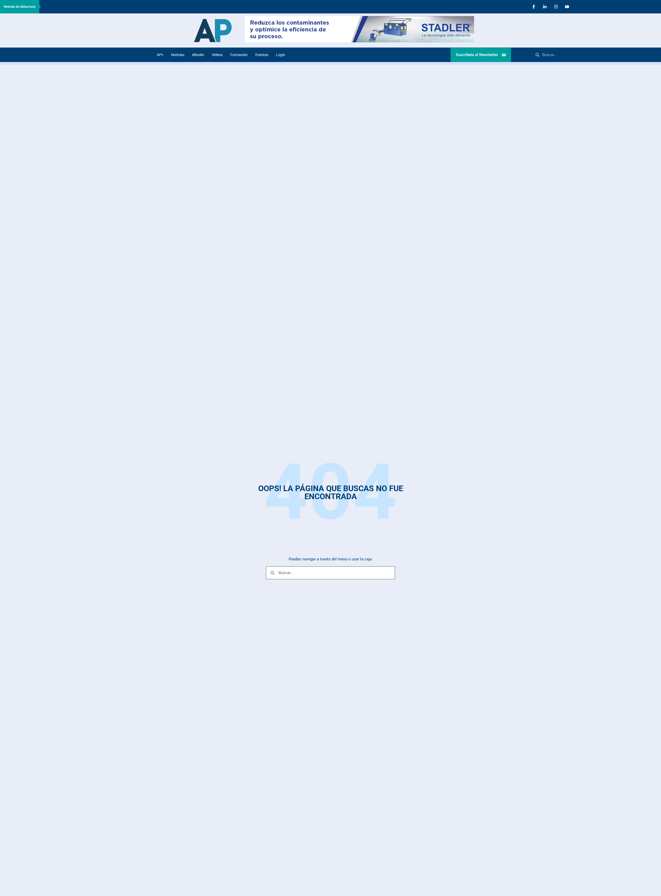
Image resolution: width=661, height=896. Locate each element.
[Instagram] (556, 7)
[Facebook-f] (534, 7)
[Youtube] (567, 7)
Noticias (177, 55)
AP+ (160, 55)
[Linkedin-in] (545, 7)
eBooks (198, 55)
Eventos (261, 55)
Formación (239, 55)
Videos (217, 55)
